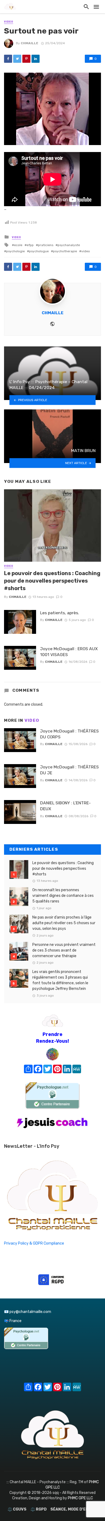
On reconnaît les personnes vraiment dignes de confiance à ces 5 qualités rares (63, 896)
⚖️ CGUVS (17, 1509)
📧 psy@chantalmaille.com (27, 1311)
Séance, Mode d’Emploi (73, 1509)
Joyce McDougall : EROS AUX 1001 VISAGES (69, 651)
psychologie (15, 251)
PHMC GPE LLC (80, 1498)
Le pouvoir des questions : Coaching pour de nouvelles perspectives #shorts (52, 580)
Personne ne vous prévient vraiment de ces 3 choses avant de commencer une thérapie (64, 950)
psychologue (39, 251)
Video (8, 21)
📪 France (13, 1321)
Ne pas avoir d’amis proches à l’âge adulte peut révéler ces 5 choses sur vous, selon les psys (63, 923)
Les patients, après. (59, 612)
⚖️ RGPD (38, 1509)
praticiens (45, 245)
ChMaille (29, 43)
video (85, 251)
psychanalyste (69, 245)
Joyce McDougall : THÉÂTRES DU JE (69, 769)
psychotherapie (65, 251)
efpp (30, 245)
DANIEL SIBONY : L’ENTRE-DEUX (65, 805)
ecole (18, 245)
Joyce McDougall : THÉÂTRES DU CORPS (69, 733)
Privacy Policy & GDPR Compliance (34, 1243)
